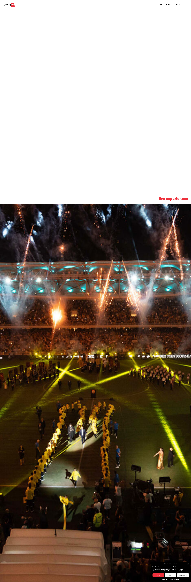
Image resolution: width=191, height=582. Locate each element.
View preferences (183, 575)
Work (161, 5)
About (177, 5)
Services (169, 5)
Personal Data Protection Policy (172, 579)
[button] (188, 564)
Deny (170, 575)
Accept (158, 575)
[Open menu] (185, 5)
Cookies (163, 579)
